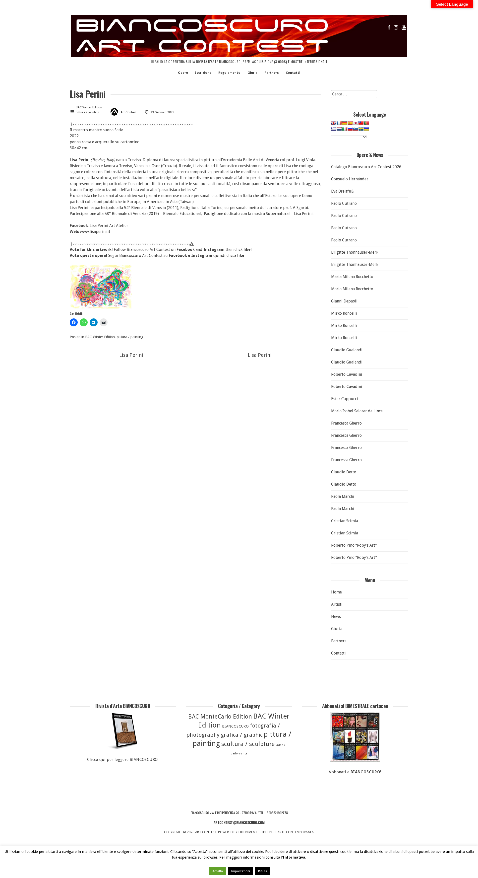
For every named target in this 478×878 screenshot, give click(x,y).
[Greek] (333, 129)
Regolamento (229, 72)
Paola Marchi (342, 496)
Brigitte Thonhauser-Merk (354, 252)
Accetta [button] (217, 871)
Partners (271, 72)
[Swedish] (360, 129)
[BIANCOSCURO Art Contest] (239, 55)
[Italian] (344, 129)
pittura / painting (88, 112)
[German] (344, 123)
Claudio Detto (343, 472)
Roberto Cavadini (346, 374)
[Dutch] (339, 129)
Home (336, 592)
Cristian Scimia (344, 520)
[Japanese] (355, 123)
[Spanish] (350, 123)
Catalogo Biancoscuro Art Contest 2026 (366, 166)
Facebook (178, 255)
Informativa (294, 857)
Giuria (252, 72)
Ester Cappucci (344, 398)
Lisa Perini (131, 355)
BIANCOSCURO (235, 726)
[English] (333, 123)
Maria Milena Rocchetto (352, 276)
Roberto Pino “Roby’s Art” (354, 545)
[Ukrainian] (366, 129)
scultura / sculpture (248, 743)
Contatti (293, 72)
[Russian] (350, 129)
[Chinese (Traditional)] (360, 123)
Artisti (337, 604)
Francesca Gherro (346, 423)
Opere (183, 72)
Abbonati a (355, 772)
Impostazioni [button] (240, 871)
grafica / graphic (242, 735)
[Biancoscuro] (355, 737)
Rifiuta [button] (262, 871)
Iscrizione (203, 72)
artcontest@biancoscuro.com (239, 822)
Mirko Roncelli (344, 313)
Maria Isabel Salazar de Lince (357, 411)
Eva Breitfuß (342, 191)
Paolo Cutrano (344, 203)
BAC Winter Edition (89, 107)
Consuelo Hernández (349, 179)
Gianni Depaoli (344, 301)
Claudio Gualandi (346, 350)
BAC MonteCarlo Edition (220, 716)
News (336, 616)
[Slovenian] (355, 129)
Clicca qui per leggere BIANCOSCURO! (123, 759)
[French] (339, 123)
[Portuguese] (366, 123)
